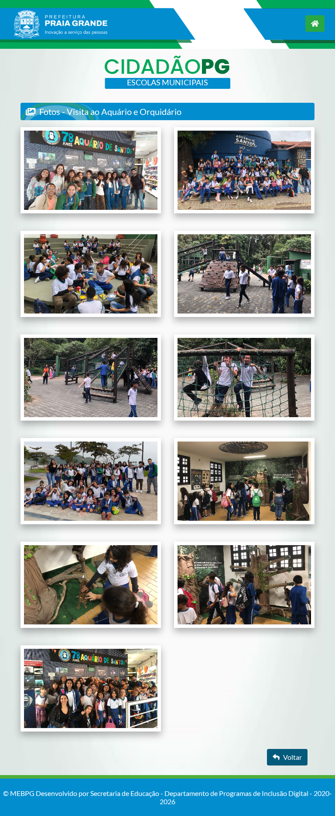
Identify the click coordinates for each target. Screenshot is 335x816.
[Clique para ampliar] (90, 170)
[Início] (315, 23)
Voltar (292, 757)
